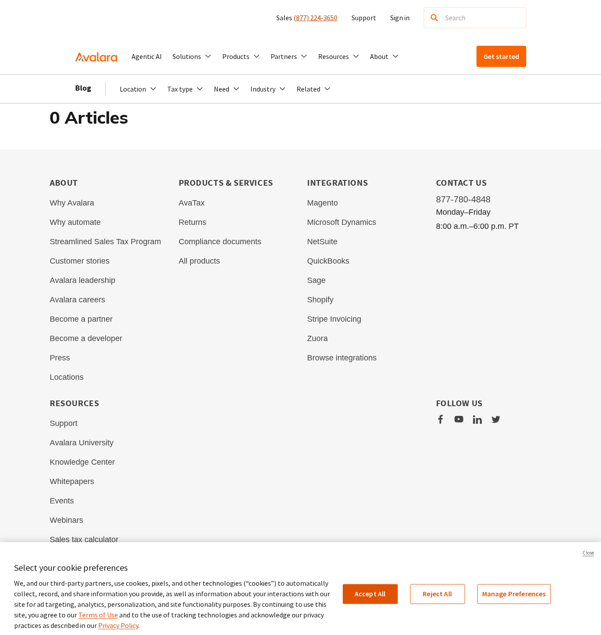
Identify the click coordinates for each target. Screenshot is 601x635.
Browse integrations (342, 357)
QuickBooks (328, 261)
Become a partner (81, 319)
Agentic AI (147, 56)
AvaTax (192, 202)
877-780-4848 (463, 199)
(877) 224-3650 (315, 17)
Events (62, 500)
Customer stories (80, 261)
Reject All (437, 593)
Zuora (317, 338)
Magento (322, 202)
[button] (192, 56)
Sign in (400, 17)
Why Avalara (72, 202)
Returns (192, 222)
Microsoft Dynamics (341, 222)
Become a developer (86, 338)
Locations (67, 377)
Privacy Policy (118, 625)
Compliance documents (220, 241)
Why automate (75, 222)
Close (588, 553)
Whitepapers (72, 481)
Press (60, 357)
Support (364, 17)
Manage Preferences (514, 593)
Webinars (66, 520)
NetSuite (322, 241)
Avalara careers (77, 299)
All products (199, 261)
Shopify (320, 299)
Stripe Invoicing (334, 319)
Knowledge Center (82, 462)
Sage (316, 280)
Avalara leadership (82, 280)
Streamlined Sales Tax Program (105, 241)
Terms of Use (98, 614)
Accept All (370, 593)
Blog (83, 88)
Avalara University (82, 442)
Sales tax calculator (84, 539)
